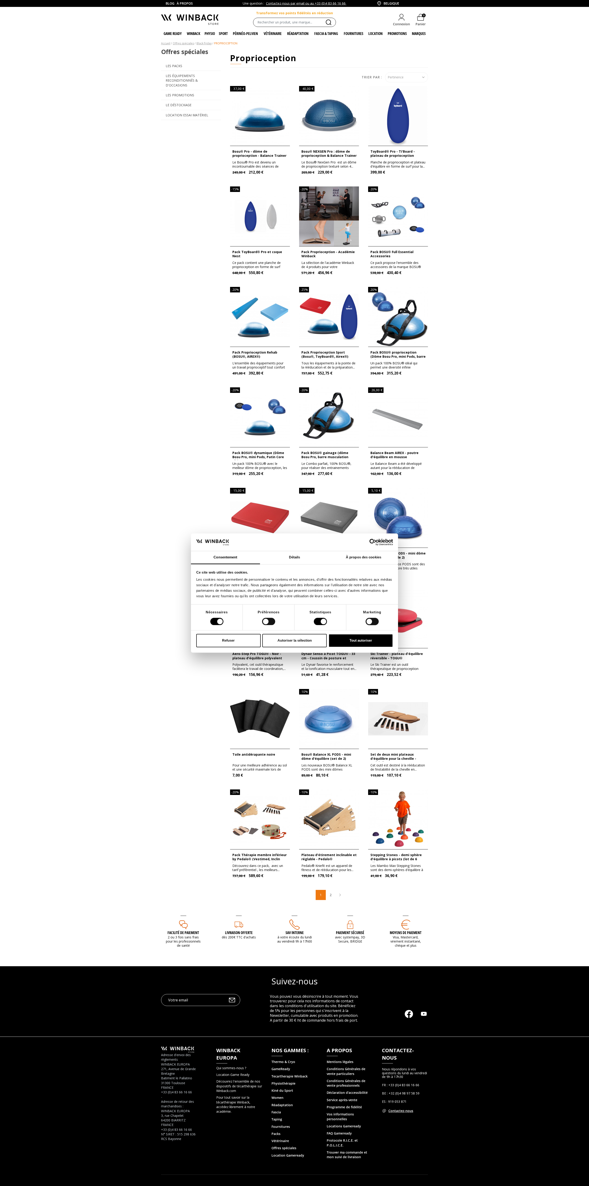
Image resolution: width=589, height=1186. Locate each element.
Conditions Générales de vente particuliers (346, 1071)
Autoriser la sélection (294, 641)
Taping (276, 1119)
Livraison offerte (239, 932)
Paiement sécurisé (350, 932)
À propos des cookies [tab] (363, 557)
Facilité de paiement (183, 932)
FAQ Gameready (339, 1133)
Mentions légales (340, 1062)
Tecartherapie (282, 1076)
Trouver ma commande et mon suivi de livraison (347, 1154)
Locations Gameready (344, 1126)
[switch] (268, 621)
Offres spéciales (283, 1148)
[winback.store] (190, 19)
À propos (185, 3)
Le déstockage (178, 105)
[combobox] (386, 3)
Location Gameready (287, 1155)
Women (277, 1097)
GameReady (280, 1069)
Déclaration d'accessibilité (347, 1092)
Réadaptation (282, 1105)
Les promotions (180, 95)
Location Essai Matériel (187, 115)
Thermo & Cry (282, 1062)
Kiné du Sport (282, 1090)
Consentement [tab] (225, 557)
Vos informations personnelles (340, 1116)
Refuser (228, 641)
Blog (170, 3)
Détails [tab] (294, 557)
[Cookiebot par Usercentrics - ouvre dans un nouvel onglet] (373, 542)
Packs (275, 1134)
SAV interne (295, 932)
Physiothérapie (283, 1083)
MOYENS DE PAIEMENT (406, 932)
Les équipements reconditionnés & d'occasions (182, 80)
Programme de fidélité (344, 1107)
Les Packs (174, 66)
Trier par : (372, 77)
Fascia (276, 1112)
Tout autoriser (360, 641)
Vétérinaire (280, 1141)
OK (232, 1000)
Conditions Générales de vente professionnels (346, 1083)
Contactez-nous (400, 1111)
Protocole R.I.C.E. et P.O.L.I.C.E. (342, 1142)
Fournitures (280, 1126)
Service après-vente (342, 1100)
